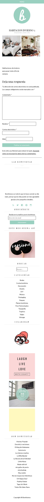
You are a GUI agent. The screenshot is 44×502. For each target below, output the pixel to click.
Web (4, 139)
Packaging (22, 297)
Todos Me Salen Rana (22, 487)
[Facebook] (22, 205)
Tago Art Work (22, 484)
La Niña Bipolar (22, 456)
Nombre (5, 124)
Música (22, 294)
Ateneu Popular (22, 441)
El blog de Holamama (22, 447)
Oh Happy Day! (22, 479)
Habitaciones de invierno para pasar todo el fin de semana (11, 71)
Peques (22, 300)
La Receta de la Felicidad (22, 459)
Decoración (22, 286)
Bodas (22, 280)
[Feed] (13, 205)
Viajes (22, 314)
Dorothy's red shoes (22, 444)
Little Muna (22, 461)
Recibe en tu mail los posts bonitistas (22, 215)
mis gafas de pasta (22, 467)
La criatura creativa (22, 453)
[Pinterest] (26, 205)
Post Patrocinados (22, 306)
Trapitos (22, 311)
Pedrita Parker (22, 481)
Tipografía (22, 309)
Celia (28, 32)
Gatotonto (22, 450)
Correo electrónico (9, 129)
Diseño (22, 289)
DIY (22, 292)
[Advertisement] (22, 420)
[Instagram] (31, 205)
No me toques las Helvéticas (22, 476)
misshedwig (22, 470)
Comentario (7, 95)
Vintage (22, 317)
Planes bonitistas (22, 303)
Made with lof (22, 464)
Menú (22, 2)
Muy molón (22, 473)
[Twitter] (18, 205)
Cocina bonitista (22, 283)
